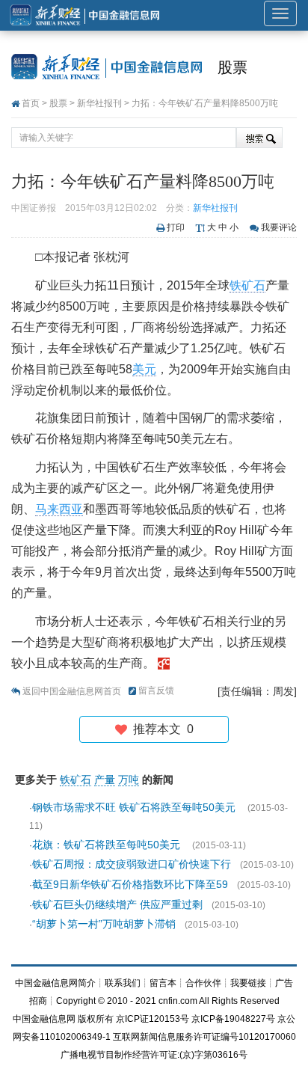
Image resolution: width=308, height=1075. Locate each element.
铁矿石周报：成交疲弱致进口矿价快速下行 (131, 864)
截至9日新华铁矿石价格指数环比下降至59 (130, 884)
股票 (232, 67)
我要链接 (248, 983)
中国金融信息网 (44, 1019)
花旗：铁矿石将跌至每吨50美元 (107, 845)
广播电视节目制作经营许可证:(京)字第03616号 (154, 1055)
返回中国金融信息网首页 (71, 691)
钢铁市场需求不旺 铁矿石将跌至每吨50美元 (135, 807)
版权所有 (96, 1019)
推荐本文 (160, 729)
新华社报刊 (99, 103)
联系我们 (123, 983)
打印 (176, 227)
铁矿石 (247, 285)
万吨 (128, 779)
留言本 (163, 983)
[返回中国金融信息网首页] (164, 663)
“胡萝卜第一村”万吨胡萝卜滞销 (104, 924)
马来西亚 (59, 509)
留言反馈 (156, 690)
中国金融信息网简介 (55, 983)
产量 (104, 779)
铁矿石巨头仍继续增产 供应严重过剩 (117, 904)
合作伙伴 (203, 983)
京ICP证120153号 (152, 1019)
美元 (144, 369)
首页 (31, 103)
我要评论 (279, 227)
